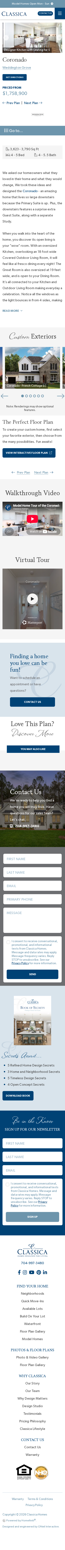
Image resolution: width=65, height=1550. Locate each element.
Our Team (32, 1391)
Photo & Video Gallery (32, 1357)
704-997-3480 (26, 826)
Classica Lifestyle (32, 1429)
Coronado (30, 191)
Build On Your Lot (32, 1316)
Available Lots (32, 1309)
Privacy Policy (34, 1505)
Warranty (32, 1455)
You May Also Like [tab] (33, 749)
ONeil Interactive (48, 1526)
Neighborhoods (32, 1293)
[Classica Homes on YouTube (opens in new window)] (32, 1272)
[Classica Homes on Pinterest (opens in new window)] (39, 1272)
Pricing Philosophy (32, 1421)
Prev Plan (13, 103)
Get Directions (14, 77)
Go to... (15, 131)
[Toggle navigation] (60, 13)
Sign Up (32, 1217)
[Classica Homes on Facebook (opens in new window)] (19, 1272)
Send (32, 974)
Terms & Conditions (40, 1499)
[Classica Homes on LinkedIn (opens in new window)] (45, 1272)
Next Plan (31, 103)
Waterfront (32, 1324)
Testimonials (32, 1413)
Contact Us (45, 13)
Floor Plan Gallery (32, 1331)
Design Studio (32, 1406)
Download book (18, 1095)
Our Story (32, 1383)
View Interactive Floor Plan (27, 453)
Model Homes (32, 1339)
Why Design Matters (33, 1398)
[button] (6, 37)
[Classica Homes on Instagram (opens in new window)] (25, 1272)
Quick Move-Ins (32, 1301)
